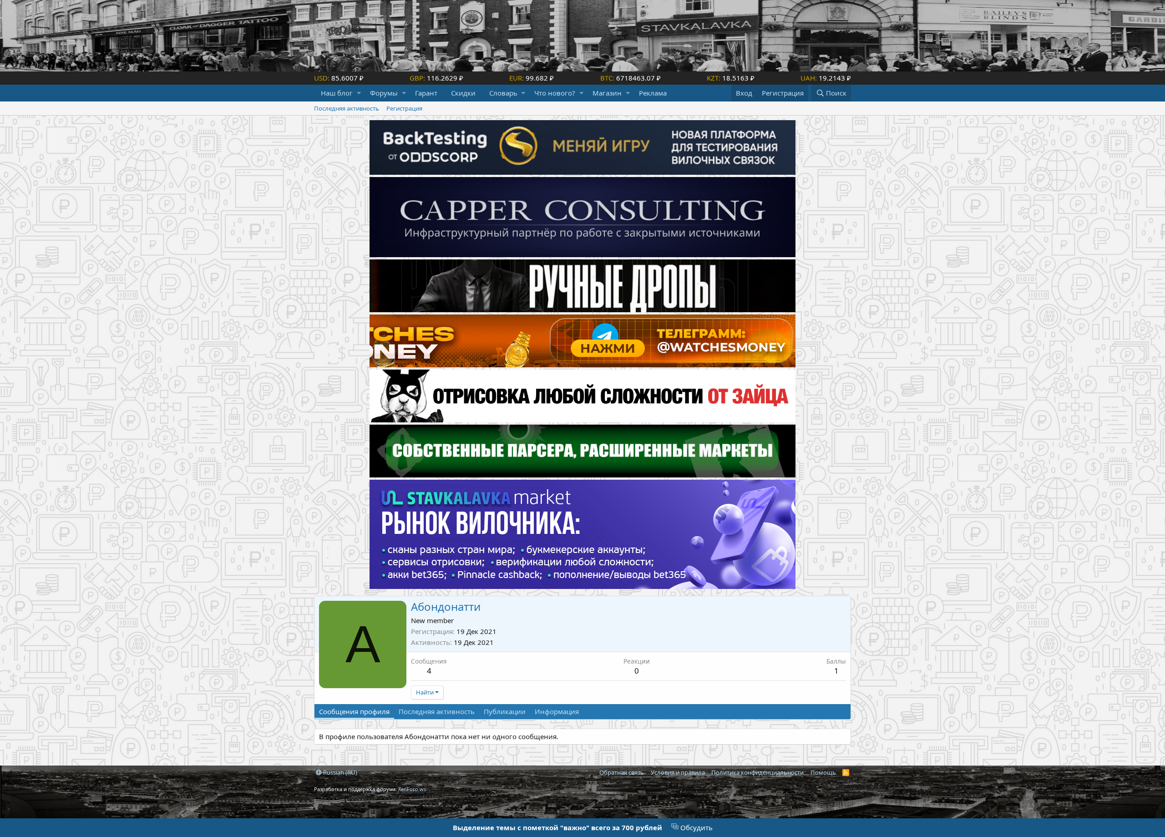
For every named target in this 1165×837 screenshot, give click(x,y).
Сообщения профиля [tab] (354, 711)
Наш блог (337, 92)
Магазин (607, 92)
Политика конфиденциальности (757, 772)
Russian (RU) (339, 772)
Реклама (653, 92)
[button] (359, 93)
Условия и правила (678, 772)
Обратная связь (621, 772)
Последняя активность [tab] (437, 711)
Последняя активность (346, 108)
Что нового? (554, 92)
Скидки (463, 92)
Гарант (426, 92)
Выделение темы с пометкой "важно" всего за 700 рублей (557, 827)
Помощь (823, 772)
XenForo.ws (412, 789)
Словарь (503, 92)
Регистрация (404, 108)
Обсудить (696, 827)
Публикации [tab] (505, 711)
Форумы (384, 92)
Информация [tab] (557, 711)
